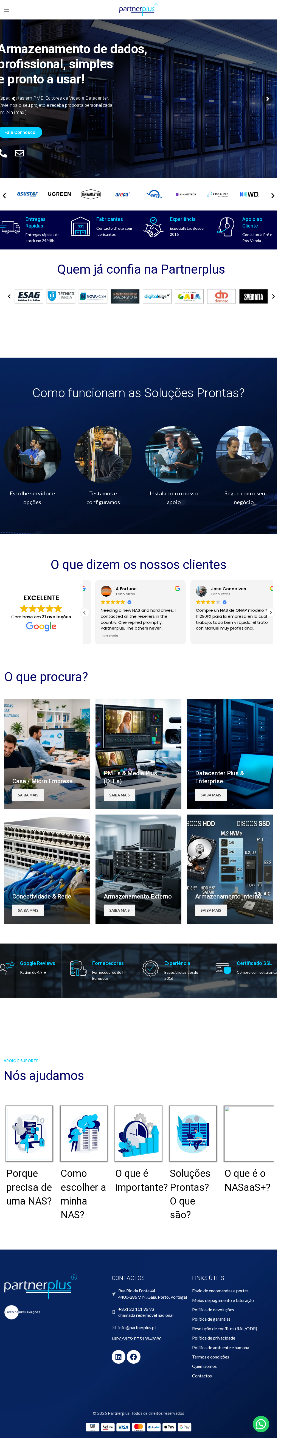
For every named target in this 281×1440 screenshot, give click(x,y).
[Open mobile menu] (6, 9)
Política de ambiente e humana (220, 1347)
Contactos (202, 1375)
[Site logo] (138, 9)
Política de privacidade (213, 1337)
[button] (9, 296)
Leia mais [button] (99, 636)
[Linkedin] (118, 1357)
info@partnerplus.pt (137, 1327)
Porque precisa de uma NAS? (29, 1187)
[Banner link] (47, 754)
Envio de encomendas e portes (220, 1290)
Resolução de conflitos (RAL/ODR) (224, 1328)
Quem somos (204, 1366)
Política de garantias (211, 1318)
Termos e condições (210, 1356)
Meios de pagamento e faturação (223, 1300)
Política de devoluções (213, 1309)
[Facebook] (133, 1357)
